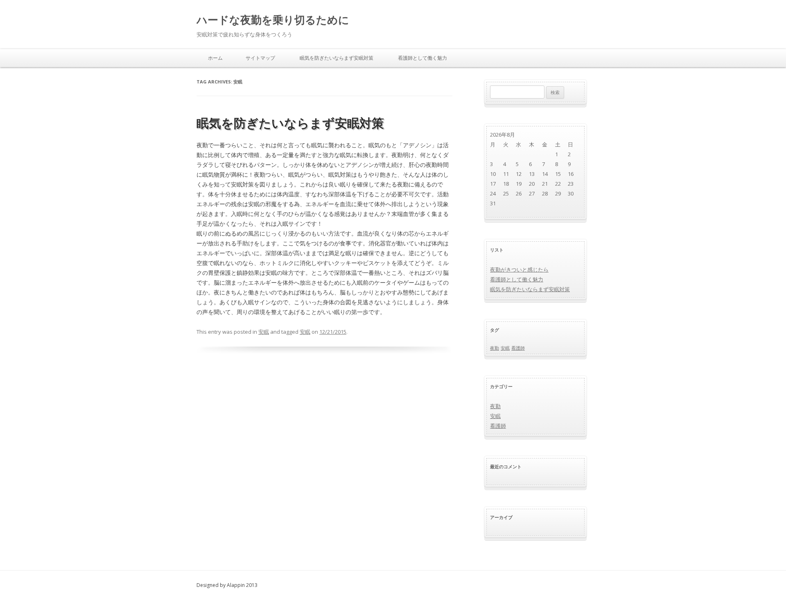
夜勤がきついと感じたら (519, 269)
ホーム (215, 57)
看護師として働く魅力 (422, 57)
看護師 (518, 348)
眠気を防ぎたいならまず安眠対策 (336, 57)
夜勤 (494, 348)
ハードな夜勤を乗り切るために (272, 19)
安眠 (263, 331)
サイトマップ (260, 57)
